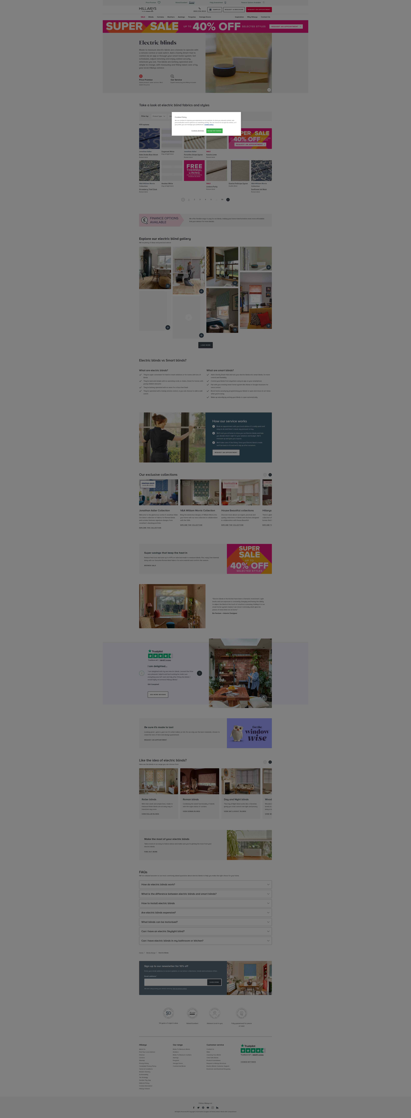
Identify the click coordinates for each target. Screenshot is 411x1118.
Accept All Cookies (214, 131)
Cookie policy (208, 124)
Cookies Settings (197, 131)
